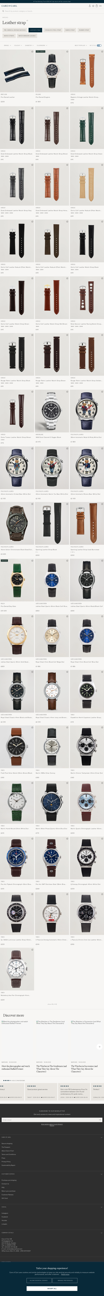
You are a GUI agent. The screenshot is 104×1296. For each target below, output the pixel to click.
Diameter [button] (28, 45)
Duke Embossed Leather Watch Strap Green (86, 154)
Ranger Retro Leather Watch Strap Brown (51, 381)
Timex (72, 714)
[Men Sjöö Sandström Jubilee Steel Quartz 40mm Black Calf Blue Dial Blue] (52, 580)
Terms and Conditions (9, 1154)
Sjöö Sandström (41, 603)
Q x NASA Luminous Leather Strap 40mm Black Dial (16, 940)
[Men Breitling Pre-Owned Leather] (17, 71)
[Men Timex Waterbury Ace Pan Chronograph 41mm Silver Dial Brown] (17, 969)
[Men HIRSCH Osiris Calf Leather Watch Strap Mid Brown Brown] (52, 297)
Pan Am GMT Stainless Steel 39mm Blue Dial (50, 884)
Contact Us (5, 1184)
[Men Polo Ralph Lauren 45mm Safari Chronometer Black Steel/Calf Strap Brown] (17, 523)
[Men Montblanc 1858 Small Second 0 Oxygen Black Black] (52, 411)
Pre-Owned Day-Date (8, 606)
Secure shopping (7, 1143)
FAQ (3, 1187)
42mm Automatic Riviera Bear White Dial (85, 494)
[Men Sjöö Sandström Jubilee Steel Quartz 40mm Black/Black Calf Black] (87, 580)
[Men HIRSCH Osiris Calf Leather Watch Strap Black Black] (87, 241)
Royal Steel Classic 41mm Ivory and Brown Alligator (51, 718)
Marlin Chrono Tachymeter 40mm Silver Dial (87, 773)
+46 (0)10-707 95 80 (10, 1247)
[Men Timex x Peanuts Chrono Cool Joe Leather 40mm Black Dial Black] (87, 913)
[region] (52, 1092)
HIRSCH (73, 94)
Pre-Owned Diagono (43, 97)
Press (3, 1158)
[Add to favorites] (32, 52)
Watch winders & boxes (27, 36)
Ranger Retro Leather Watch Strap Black (15, 381)
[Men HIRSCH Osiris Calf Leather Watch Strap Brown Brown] (17, 297)
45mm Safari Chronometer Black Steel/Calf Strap (16, 550)
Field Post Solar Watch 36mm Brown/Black (16, 773)
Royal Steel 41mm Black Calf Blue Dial (85, 662)
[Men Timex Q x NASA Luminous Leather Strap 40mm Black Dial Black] (17, 913)
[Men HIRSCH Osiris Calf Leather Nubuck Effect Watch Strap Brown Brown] (52, 241)
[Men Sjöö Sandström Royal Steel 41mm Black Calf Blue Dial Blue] (87, 635)
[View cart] (96, 6)
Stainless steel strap (53, 30)
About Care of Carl (8, 1151)
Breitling (4, 94)
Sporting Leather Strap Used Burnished (85, 550)
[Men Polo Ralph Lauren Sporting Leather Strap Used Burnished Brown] (87, 523)
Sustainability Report (8, 1165)
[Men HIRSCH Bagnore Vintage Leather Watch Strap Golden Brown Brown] (87, 71)
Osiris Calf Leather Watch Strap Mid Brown (51, 324)
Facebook (5, 1217)
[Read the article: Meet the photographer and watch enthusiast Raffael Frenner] (17, 1047)
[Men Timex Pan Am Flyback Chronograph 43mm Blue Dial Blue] (17, 858)
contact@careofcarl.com (14, 1249)
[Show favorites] (93, 6)
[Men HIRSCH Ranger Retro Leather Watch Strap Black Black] (17, 354)
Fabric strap (70, 30)
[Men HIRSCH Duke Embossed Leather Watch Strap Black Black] (17, 127)
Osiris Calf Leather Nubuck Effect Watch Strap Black (15, 267)
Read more (65, 1274)
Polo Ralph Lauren (77, 434)
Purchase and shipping (9, 1180)
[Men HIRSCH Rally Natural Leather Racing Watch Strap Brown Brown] (87, 297)
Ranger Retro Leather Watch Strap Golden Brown (86, 381)
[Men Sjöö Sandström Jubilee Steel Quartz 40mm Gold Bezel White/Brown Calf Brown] (17, 635)
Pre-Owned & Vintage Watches (15, 30)
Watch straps (9, 36)
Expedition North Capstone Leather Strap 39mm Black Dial (86, 718)
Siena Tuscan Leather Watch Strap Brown (16, 437)
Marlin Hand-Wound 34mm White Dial (15, 829)
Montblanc (39, 434)
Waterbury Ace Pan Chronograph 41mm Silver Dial (15, 995)
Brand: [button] (6, 45)
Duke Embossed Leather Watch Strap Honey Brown (52, 211)
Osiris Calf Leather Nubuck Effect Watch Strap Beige (85, 211)
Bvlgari (38, 94)
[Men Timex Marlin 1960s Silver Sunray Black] (52, 746)
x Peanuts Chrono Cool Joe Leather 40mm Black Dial (86, 940)
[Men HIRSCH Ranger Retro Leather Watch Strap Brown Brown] (52, 354)
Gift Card (5, 1198)
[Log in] (89, 6)
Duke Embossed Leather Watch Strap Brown (52, 154)
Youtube (4, 1220)
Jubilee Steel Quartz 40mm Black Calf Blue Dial (51, 606)
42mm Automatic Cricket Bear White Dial (16, 494)
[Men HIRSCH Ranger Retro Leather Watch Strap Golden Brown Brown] (87, 354)
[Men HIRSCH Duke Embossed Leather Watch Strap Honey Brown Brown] (52, 184)
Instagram (5, 1213)
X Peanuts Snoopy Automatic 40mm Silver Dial (51, 940)
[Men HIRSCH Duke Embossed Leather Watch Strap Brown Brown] (52, 127)
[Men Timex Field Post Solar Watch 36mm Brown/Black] (17, 746)
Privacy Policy (6, 1162)
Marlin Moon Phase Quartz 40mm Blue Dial (51, 829)
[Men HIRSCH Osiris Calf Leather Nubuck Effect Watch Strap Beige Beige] (87, 184)
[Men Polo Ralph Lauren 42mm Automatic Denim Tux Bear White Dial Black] (52, 467)
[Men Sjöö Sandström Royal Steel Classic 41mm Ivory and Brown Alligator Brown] (52, 691)
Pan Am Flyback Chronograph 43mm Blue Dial (16, 884)
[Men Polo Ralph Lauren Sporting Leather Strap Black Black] (52, 523)
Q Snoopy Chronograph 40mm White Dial (86, 884)
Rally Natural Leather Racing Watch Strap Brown (86, 324)
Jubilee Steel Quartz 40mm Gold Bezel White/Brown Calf (14, 662)
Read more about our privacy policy (52, 1125)
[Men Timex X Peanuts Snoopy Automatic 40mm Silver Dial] (52, 913)
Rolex (3, 603)
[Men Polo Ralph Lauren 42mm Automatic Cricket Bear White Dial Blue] (17, 467)
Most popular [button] (80, 45)
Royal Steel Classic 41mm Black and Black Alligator (16, 718)
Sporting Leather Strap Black (46, 550)
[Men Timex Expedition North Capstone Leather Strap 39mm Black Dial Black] (87, 691)
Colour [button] (17, 45)
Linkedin (4, 1224)
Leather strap (35, 30)
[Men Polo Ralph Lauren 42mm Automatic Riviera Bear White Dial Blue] (87, 467)
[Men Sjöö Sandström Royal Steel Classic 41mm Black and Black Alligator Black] (17, 691)
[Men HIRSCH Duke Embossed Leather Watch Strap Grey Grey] (17, 184)
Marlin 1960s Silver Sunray (45, 773)
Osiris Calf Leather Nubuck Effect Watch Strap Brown (50, 267)
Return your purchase (8, 1191)
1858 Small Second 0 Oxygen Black (48, 437)
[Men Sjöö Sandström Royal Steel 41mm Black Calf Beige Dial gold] (52, 635)
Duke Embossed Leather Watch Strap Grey (16, 210)
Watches (5, 17)
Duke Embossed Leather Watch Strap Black (16, 154)
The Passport (6, 1147)
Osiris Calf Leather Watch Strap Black (85, 267)
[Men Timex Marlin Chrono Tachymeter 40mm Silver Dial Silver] (87, 746)
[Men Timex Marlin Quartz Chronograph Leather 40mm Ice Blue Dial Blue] (87, 802)
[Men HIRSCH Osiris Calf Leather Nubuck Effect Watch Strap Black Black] (17, 241)
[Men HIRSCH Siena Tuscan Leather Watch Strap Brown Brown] (17, 411)
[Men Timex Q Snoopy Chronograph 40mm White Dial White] (87, 858)
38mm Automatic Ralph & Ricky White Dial (86, 437)
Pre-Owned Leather (8, 97)
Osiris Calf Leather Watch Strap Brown (15, 324)
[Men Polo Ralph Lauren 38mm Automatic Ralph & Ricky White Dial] (87, 411)
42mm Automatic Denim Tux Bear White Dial (52, 494)
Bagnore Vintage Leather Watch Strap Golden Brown (84, 97)
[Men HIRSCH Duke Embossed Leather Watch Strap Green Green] (87, 127)
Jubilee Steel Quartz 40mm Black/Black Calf (87, 606)
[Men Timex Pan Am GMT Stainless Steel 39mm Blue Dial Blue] (52, 858)
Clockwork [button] (41, 45)
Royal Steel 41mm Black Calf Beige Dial (50, 662)
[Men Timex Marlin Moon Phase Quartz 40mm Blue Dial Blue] (52, 802)
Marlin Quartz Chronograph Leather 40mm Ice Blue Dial (86, 829)
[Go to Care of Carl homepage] (9, 6)
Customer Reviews (7, 1195)
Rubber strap (84, 30)
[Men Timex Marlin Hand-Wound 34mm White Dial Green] (17, 802)
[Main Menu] (100, 6)
